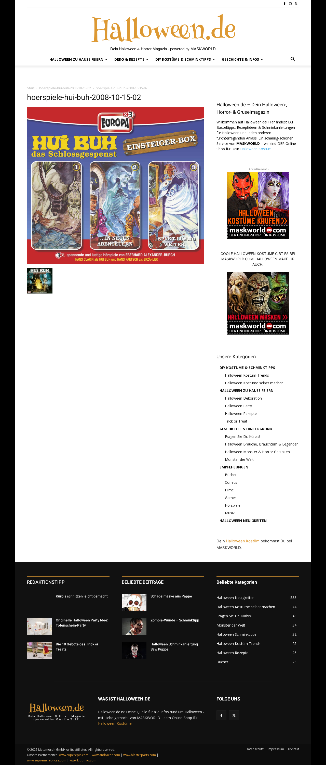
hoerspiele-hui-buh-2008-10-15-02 (65, 88)
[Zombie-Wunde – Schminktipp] (134, 626)
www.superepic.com (73, 755)
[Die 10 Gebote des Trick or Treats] (39, 650)
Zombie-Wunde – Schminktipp (175, 620)
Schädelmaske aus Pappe (171, 596)
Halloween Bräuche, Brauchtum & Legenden (261, 444)
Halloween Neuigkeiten (243, 520)
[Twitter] (296, 4)
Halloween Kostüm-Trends (247, 375)
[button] (293, 59)
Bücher (231, 474)
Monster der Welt (239, 459)
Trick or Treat (236, 421)
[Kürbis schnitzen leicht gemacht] (39, 602)
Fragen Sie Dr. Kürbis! (242, 436)
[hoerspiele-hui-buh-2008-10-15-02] (115, 263)
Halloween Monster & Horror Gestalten (257, 451)
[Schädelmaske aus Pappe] (134, 602)
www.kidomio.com (83, 760)
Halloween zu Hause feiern (247, 390)
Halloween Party (238, 405)
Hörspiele (232, 505)
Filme (229, 490)
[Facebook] (285, 4)
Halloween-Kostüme (115, 723)
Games (231, 497)
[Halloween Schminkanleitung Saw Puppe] (134, 650)
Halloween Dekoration (243, 398)
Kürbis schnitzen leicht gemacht (82, 596)
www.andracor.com (106, 755)
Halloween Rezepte (241, 413)
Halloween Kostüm (255, 148)
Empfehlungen (234, 467)
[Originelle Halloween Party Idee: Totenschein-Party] (39, 626)
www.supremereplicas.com (46, 760)
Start (30, 88)
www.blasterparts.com (139, 755)
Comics (231, 482)
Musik (230, 513)
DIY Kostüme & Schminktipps (247, 367)
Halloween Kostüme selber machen (254, 382)
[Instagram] (290, 4)
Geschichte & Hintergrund (246, 428)
